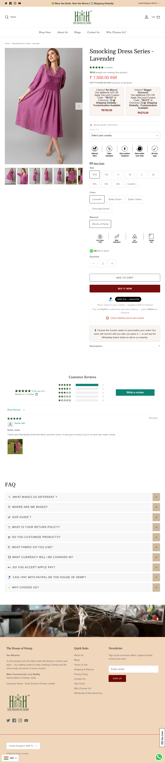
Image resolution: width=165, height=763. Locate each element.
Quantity (94, 256)
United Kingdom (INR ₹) (148, 3)
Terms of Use (81, 664)
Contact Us (93, 32)
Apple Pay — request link (128, 299)
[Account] (146, 17)
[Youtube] (19, 3)
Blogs (77, 32)
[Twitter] (6, 3)
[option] (43, 106)
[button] (97, 67)
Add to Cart (124, 277)
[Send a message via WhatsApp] (159, 757)
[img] (14, 418)
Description (96, 346)
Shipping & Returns (84, 669)
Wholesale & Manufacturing (88, 693)
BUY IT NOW (125, 288)
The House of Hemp (20, 753)
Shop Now (45, 32)
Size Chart (79, 683)
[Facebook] (10, 3)
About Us (62, 32)
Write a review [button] (135, 392)
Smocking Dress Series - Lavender (26, 43)
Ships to (94, 130)
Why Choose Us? (116, 32)
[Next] (78, 106)
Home (7, 43)
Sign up (117, 678)
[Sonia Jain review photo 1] (15, 446)
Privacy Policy (81, 674)
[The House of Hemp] (82, 17)
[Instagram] (15, 3)
